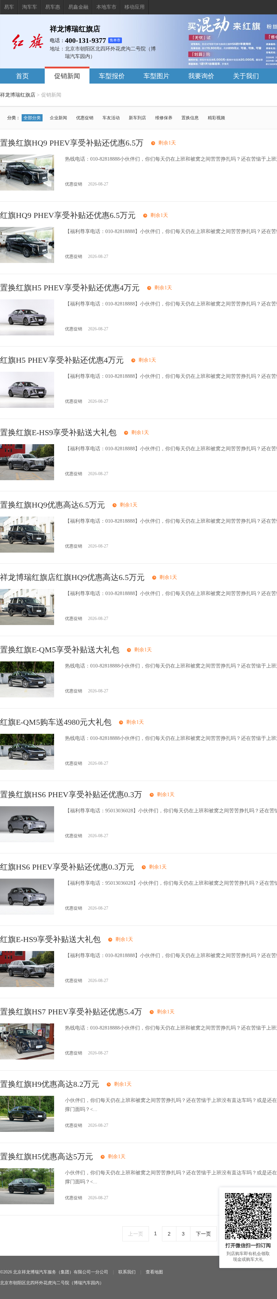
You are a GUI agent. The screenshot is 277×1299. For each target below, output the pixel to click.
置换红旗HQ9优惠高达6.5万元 (52, 504)
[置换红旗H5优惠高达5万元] (27, 1202)
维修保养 (163, 117)
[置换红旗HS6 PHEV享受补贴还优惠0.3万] (27, 840)
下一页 (203, 1234)
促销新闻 (67, 76)
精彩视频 (216, 117)
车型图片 (157, 76)
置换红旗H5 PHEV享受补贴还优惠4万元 (70, 287)
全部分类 (32, 117)
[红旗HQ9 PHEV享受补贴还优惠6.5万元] (27, 261)
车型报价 (112, 76)
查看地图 (154, 1272)
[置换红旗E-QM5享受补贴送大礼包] (27, 695)
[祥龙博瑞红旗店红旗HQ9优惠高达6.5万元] (27, 623)
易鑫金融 (78, 7)
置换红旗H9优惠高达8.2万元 (49, 1084)
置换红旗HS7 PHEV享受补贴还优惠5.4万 (71, 1011)
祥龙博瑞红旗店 (17, 95)
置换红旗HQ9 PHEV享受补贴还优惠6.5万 (72, 142)
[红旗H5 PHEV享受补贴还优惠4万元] (27, 406)
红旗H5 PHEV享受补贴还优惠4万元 (62, 360)
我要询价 (201, 76)
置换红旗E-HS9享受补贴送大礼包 (58, 432)
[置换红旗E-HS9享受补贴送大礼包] (27, 478)
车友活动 (111, 117)
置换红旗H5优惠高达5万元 (46, 1156)
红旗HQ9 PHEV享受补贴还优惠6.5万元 (68, 215)
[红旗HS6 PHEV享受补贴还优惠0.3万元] (27, 913)
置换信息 (190, 117)
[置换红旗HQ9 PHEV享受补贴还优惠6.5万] (27, 189)
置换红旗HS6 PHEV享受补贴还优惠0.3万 (71, 794)
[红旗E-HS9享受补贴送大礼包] (27, 985)
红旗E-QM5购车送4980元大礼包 (55, 722)
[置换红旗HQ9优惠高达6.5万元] (27, 551)
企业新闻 (58, 117)
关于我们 (246, 76)
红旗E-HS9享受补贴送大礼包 (50, 939)
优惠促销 (84, 117)
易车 (9, 7)
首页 (22, 76)
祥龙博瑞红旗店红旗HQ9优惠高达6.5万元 (72, 577)
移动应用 (134, 7)
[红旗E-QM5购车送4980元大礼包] (27, 768)
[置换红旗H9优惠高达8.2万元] (27, 1130)
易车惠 (52, 7)
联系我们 (127, 1272)
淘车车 (29, 7)
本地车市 (106, 7)
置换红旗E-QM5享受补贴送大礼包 (59, 649)
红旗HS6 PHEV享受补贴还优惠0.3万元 (67, 866)
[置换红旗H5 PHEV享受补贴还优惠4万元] (27, 333)
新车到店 (137, 117)
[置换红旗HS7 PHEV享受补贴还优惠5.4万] (27, 1058)
